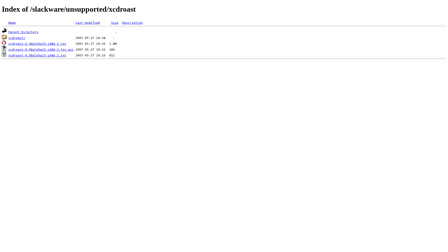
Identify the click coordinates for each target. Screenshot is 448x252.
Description (132, 22)
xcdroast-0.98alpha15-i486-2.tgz (37, 44)
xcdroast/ (16, 38)
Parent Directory (23, 32)
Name (12, 22)
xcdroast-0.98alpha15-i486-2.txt (37, 55)
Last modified (88, 22)
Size (115, 22)
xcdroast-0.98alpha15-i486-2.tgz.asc (41, 49)
